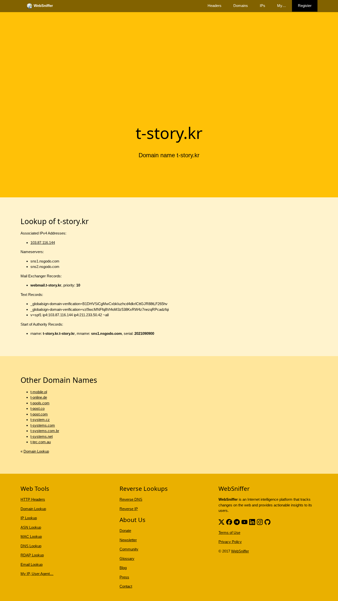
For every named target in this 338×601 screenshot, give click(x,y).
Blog (123, 568)
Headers (214, 5)
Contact (126, 586)
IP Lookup (29, 518)
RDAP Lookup (32, 555)
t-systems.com (42, 425)
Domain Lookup (36, 451)
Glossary (127, 558)
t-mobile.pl (38, 392)
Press (124, 577)
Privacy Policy (230, 542)
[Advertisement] (169, 82)
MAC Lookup (31, 536)
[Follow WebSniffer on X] (221, 521)
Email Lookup (32, 564)
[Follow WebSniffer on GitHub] (267, 521)
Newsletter (128, 540)
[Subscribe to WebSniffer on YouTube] (244, 521)
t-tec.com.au (40, 442)
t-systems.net (41, 436)
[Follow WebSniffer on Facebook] (229, 521)
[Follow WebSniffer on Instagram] (260, 521)
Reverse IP (129, 509)
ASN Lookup (31, 527)
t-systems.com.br (44, 431)
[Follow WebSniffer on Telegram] (237, 521)
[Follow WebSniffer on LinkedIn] (252, 521)
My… (281, 5)
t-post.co (37, 408)
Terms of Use (229, 532)
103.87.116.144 (42, 242)
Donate (125, 530)
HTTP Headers (33, 499)
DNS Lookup (31, 546)
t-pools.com (39, 403)
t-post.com (39, 414)
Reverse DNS (131, 499)
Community (129, 549)
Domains (240, 5)
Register (305, 5)
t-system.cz (40, 420)
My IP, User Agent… (37, 574)
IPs (262, 5)
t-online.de (38, 397)
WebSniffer (240, 551)
